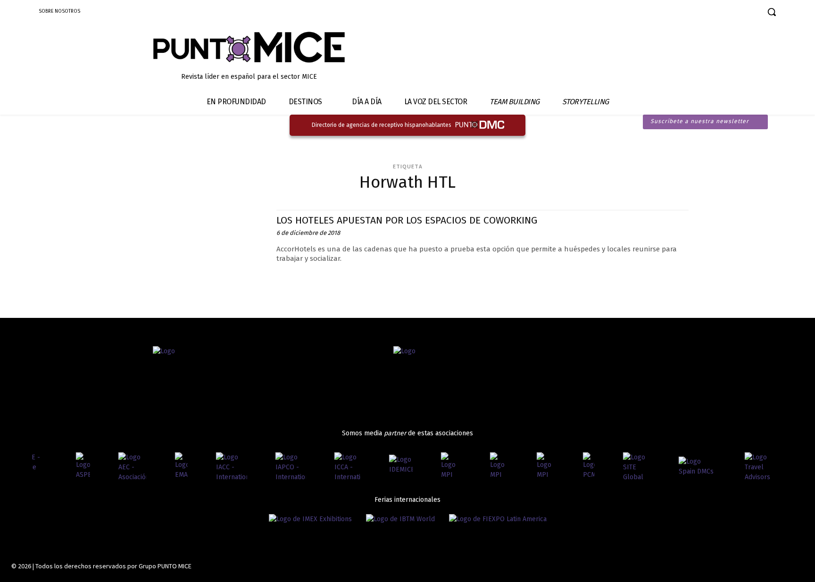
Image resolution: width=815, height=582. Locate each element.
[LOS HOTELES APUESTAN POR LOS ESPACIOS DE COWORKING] (196, 252)
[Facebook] (679, 13)
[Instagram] (696, 13)
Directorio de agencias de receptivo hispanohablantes (381, 125)
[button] (771, 11)
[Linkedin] (712, 13)
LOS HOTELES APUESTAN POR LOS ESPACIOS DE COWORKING (406, 220)
